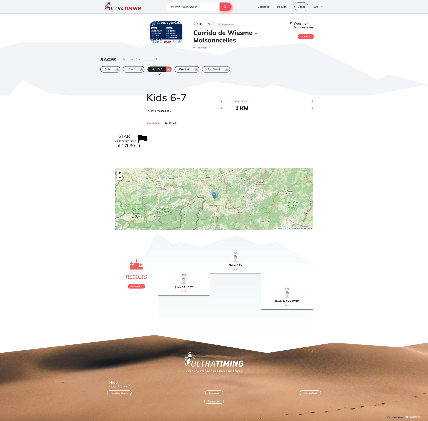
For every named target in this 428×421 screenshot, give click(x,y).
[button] (214, 195)
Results (173, 122)
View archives (310, 393)
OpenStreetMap (294, 228)
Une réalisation (395, 417)
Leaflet (279, 228)
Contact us (214, 393)
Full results (136, 286)
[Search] (226, 7)
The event (201, 47)
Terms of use (214, 401)
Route (307, 36)
